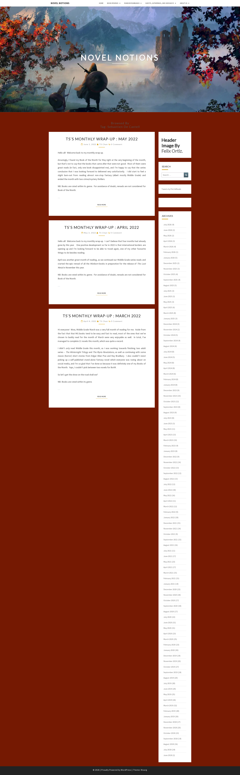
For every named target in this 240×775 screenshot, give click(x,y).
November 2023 (170, 396)
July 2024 (167, 351)
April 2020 (168, 633)
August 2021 (169, 545)
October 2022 (169, 468)
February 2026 (169, 252)
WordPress (126, 770)
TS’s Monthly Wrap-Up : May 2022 (102, 139)
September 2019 (171, 672)
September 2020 (171, 606)
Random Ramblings (132, 3)
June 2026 (168, 230)
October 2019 (169, 667)
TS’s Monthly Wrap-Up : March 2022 (102, 316)
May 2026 (167, 235)
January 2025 (169, 318)
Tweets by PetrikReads (171, 189)
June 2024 (168, 357)
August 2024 (169, 346)
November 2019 (170, 661)
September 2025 (171, 279)
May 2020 (167, 628)
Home (101, 3)
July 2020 (167, 617)
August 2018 (169, 744)
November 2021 (170, 528)
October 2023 (169, 401)
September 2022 (171, 473)
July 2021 (167, 550)
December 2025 (170, 263)
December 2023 (170, 390)
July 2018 (167, 749)
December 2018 (170, 722)
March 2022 (168, 506)
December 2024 (170, 324)
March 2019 (168, 705)
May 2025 (167, 302)
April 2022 (168, 501)
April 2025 (168, 307)
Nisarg (144, 770)
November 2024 (170, 329)
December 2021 (170, 523)
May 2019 (167, 694)
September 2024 (171, 340)
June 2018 (168, 755)
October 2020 (169, 600)
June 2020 (168, 622)
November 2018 (170, 727)
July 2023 (167, 418)
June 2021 (168, 556)
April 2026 (168, 241)
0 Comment (116, 144)
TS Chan (103, 144)
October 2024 (169, 335)
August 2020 (169, 611)
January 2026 (169, 257)
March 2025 (168, 313)
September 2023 (171, 407)
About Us (183, 3)
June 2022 (168, 490)
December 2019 (170, 655)
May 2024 (167, 362)
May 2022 (167, 495)
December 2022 (170, 456)
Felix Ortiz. (172, 151)
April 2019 (168, 700)
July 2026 (167, 224)
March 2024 (168, 374)
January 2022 (169, 517)
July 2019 (167, 683)
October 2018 (169, 733)
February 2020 (169, 644)
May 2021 (167, 561)
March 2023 (168, 440)
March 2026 (168, 246)
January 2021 (169, 584)
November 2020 (170, 595)
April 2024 (168, 368)
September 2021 (171, 539)
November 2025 (170, 268)
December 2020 (170, 589)
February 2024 (169, 379)
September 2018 (171, 738)
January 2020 (169, 650)
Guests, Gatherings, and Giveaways (159, 3)
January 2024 (169, 385)
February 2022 (169, 512)
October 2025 (169, 274)
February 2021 (169, 578)
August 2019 (169, 678)
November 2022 (170, 462)
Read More (102, 204)
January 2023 (169, 451)
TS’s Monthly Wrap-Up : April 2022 (101, 227)
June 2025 (168, 296)
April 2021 (168, 567)
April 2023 (168, 434)
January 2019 (169, 716)
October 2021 (169, 534)
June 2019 (168, 689)
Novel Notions (60, 3)
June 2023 (168, 423)
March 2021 (168, 572)
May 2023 (167, 429)
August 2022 (169, 479)
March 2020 (168, 639)
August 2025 (169, 285)
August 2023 (169, 412)
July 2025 (167, 291)
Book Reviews (112, 3)
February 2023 (169, 445)
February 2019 (169, 711)
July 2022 (167, 484)
